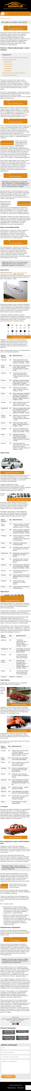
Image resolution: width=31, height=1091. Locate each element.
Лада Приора (8, 68)
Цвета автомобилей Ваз (10, 59)
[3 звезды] (16, 1019)
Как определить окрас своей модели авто (14, 72)
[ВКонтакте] (13, 1024)
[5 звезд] (26, 1019)
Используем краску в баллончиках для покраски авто (8, 1037)
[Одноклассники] (15, 1024)
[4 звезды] (21, 1019)
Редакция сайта (11, 1087)
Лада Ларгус (8, 66)
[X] (18, 1024)
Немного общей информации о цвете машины (16, 57)
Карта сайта (20, 1087)
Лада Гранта (8, 61)
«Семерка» (8, 70)
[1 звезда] (4, 1019)
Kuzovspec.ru (3, 18)
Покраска (8, 18)
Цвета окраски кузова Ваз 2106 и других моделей (9, 1031)
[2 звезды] (10, 1019)
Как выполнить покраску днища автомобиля (22, 1037)
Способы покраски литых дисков (22, 1030)
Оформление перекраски (10, 75)
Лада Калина (8, 64)
